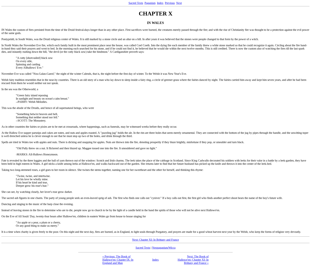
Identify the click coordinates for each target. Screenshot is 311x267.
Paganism (150, 3)
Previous (170, 3)
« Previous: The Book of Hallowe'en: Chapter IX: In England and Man (117, 259)
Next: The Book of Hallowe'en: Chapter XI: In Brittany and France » (193, 259)
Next (179, 3)
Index (160, 3)
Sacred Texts (136, 3)
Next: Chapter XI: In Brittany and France (155, 239)
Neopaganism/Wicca (163, 247)
